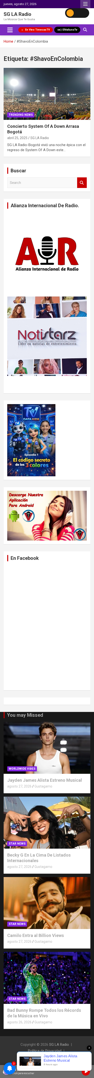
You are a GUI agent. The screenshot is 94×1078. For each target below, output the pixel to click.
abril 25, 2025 (17, 138)
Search (82, 182)
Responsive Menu (85, 4)
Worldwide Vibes (22, 768)
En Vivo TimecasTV (37, 29)
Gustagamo (43, 786)
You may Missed (25, 715)
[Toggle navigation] (10, 29)
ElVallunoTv (69, 29)
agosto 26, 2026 (19, 1022)
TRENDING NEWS (21, 114)
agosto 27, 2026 (19, 786)
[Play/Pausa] (86, 1071)
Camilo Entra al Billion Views (35, 935)
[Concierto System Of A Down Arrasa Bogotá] (47, 94)
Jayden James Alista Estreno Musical (44, 780)
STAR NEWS (17, 843)
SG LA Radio (17, 14)
